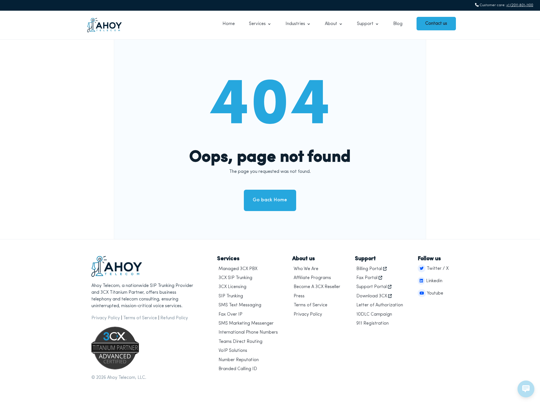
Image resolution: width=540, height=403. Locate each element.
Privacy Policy (105, 318)
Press (299, 296)
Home (228, 24)
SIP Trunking (231, 296)
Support (365, 24)
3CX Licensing (232, 287)
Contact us (436, 24)
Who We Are (306, 269)
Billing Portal (369, 269)
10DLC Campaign (374, 314)
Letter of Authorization (379, 305)
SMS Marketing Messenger (246, 323)
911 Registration (372, 323)
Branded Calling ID (238, 369)
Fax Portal (366, 278)
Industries (295, 24)
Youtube (434, 293)
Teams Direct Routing (240, 341)
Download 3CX (371, 296)
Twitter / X (437, 268)
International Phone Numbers (248, 332)
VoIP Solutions (233, 350)
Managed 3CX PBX (238, 269)
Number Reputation (239, 360)
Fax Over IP (230, 314)
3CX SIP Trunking (235, 278)
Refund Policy (174, 318)
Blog (397, 24)
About (331, 24)
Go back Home (270, 200)
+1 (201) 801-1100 (519, 5)
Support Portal (371, 287)
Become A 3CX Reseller (317, 287)
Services (257, 24)
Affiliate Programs (312, 278)
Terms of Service (140, 318)
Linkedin (433, 281)
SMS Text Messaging (240, 305)
